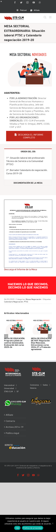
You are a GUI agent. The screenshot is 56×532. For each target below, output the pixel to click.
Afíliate (9, 414)
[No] (52, 523)
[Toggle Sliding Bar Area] (2, 2)
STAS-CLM (8, 391)
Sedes (45, 385)
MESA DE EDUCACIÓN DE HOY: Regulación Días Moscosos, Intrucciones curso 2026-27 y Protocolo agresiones (41, 326)
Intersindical (9, 385)
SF (18, 391)
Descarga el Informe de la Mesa (20, 269)
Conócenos (34, 385)
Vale (17, 528)
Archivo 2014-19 (14, 426)
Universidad (9, 388)
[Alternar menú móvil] (50, 17)
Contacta (10, 420)
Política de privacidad (32, 528)
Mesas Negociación (33, 299)
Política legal (12, 433)
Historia (33, 388)
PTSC (26, 301)
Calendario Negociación (13, 301)
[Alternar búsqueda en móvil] (45, 17)
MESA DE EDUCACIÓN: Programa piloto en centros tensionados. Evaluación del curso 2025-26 (14, 326)
